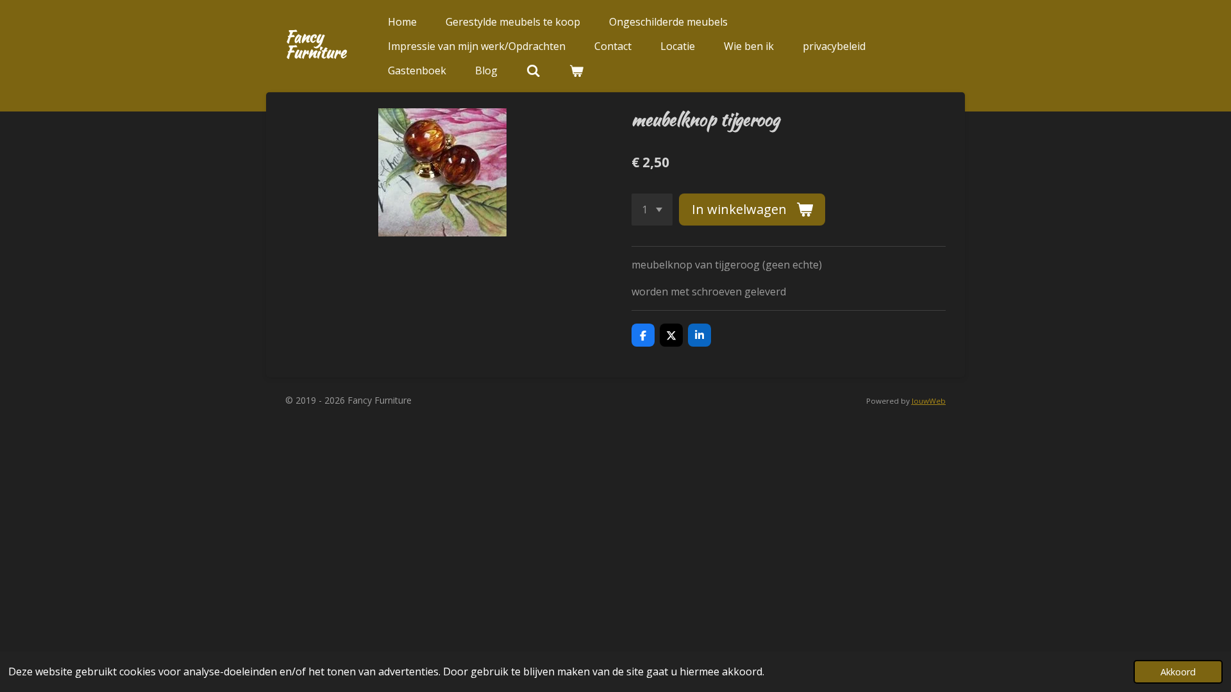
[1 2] (652, 210)
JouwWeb (929, 401)
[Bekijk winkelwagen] (576, 70)
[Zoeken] (533, 70)
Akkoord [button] (1178, 672)
